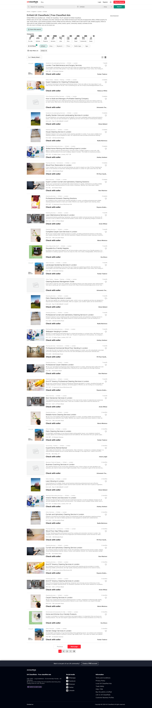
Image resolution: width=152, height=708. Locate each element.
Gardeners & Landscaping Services (55, 63)
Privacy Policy (100, 681)
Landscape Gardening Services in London (61, 265)
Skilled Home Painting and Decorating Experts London (66, 148)
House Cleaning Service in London (58, 132)
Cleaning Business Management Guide (60, 281)
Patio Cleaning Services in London (58, 298)
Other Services (50, 179)
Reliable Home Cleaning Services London (61, 415)
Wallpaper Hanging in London (57, 331)
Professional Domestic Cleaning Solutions (61, 198)
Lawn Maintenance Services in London (60, 215)
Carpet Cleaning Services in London (59, 597)
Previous (60, 646)
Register (105, 2)
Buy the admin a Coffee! (104, 692)
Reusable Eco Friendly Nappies (57, 248)
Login (99, 2)
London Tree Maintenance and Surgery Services (64, 65)
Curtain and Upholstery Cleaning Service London (64, 548)
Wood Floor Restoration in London (59, 165)
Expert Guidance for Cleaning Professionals (62, 82)
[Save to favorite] (105, 65)
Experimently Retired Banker (56, 448)
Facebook (72, 681)
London (75, 63)
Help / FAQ (99, 689)
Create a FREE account (90, 663)
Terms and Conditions (103, 678)
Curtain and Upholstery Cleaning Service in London (65, 514)
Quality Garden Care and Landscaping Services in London (67, 115)
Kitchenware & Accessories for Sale (55, 612)
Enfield (43, 50)
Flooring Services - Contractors (54, 163)
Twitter (71, 687)
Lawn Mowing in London (55, 481)
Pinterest (72, 684)
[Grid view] (102, 57)
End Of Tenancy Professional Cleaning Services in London (67, 381)
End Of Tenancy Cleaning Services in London (62, 564)
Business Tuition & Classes (53, 462)
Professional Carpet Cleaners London (60, 365)
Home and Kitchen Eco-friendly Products (61, 614)
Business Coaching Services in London (60, 464)
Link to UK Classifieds (103, 695)
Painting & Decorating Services (54, 146)
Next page (74, 646)
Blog (42, 2)
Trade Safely (100, 686)
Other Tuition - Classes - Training (55, 79)
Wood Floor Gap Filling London (57, 531)
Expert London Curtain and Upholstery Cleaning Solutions (67, 182)
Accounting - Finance (52, 445)
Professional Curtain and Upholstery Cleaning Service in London (70, 315)
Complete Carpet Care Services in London (61, 232)
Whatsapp (72, 678)
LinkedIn (71, 690)
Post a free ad (119, 2)
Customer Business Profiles (105, 697)
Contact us (30, 704)
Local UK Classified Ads (104, 683)
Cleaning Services (51, 129)
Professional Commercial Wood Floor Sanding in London (67, 348)
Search (119, 7)
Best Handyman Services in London (59, 398)
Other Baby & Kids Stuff (52, 246)
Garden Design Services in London (58, 631)
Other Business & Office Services (55, 96)
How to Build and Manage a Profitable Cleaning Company (67, 99)
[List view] (105, 57)
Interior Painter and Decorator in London (61, 498)
